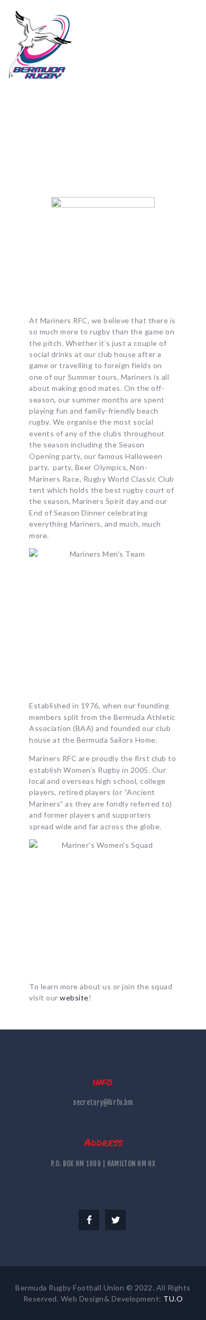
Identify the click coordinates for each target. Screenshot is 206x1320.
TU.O (173, 1298)
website (74, 997)
